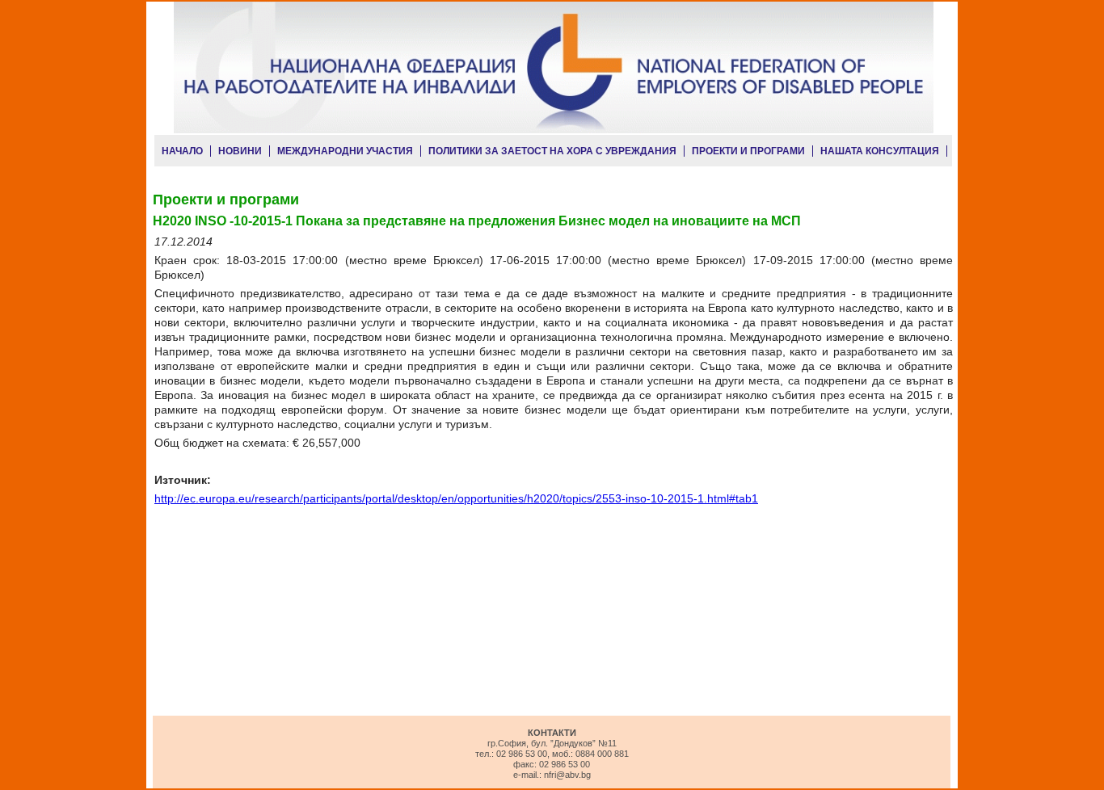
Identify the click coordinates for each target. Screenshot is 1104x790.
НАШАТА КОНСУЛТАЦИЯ (879, 151)
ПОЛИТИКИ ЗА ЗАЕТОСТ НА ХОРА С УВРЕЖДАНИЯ (552, 151)
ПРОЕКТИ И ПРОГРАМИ (748, 151)
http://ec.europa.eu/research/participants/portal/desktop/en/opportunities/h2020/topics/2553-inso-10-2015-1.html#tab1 (456, 498)
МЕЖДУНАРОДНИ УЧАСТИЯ (345, 151)
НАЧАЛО (182, 151)
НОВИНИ (240, 151)
